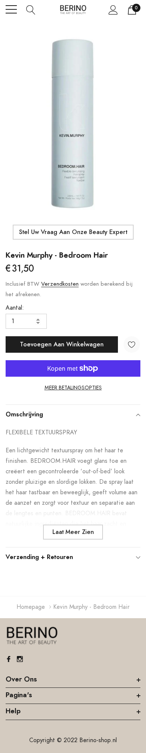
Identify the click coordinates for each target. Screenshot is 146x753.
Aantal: (15, 308)
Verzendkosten (60, 284)
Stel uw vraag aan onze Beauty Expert (73, 232)
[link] (32, 636)
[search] (31, 9)
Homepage (30, 607)
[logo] (73, 9)
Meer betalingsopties (73, 388)
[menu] (11, 9)
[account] (113, 10)
